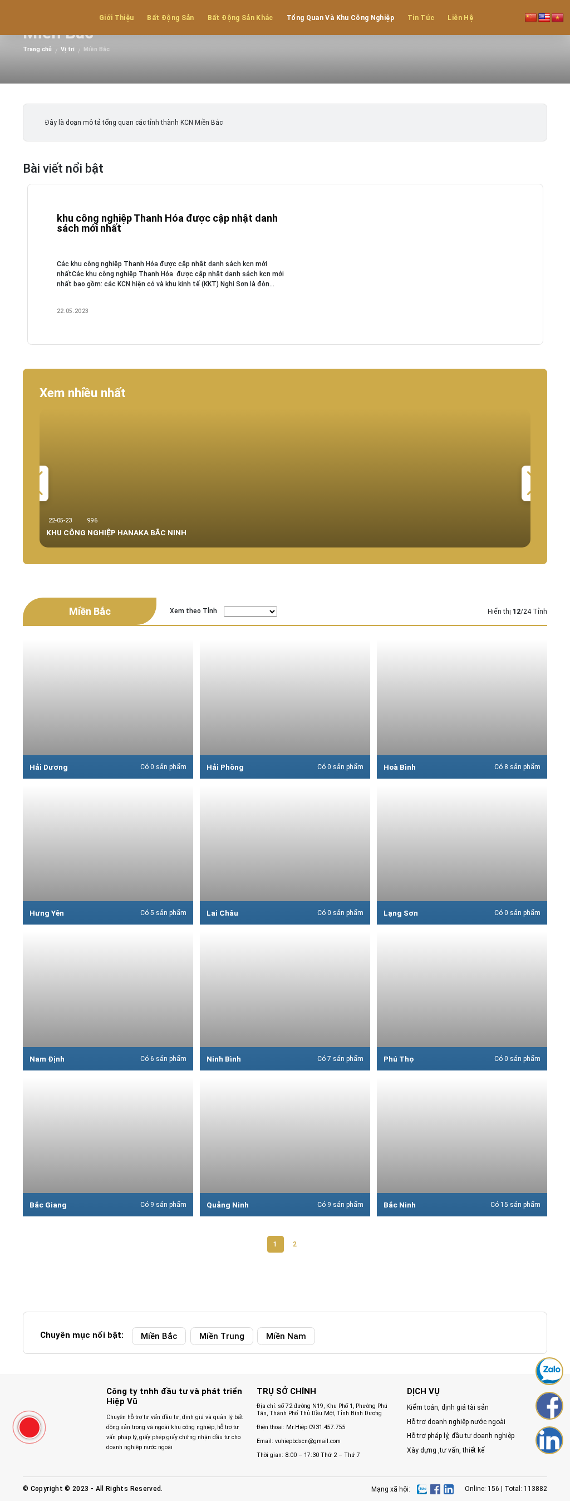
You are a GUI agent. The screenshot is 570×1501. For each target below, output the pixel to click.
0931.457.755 (327, 1427)
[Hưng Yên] (108, 855)
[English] (544, 17)
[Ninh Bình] (285, 1000)
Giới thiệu (116, 18)
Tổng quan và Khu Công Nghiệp (340, 18)
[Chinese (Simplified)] (531, 17)
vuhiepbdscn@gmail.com (308, 1441)
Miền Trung (221, 1336)
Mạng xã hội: (390, 1489)
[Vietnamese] (558, 17)
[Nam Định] (108, 1000)
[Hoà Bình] (462, 709)
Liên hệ (460, 18)
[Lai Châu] (285, 855)
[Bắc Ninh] (462, 1146)
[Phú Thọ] (462, 1000)
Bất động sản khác (240, 18)
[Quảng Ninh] (285, 1146)
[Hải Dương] (108, 709)
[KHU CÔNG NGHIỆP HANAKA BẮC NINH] (285, 477)
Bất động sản (170, 18)
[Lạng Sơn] (462, 855)
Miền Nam (286, 1336)
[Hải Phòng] (285, 709)
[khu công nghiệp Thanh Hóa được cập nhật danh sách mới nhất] (285, 264)
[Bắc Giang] (108, 1146)
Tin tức (421, 18)
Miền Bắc (159, 1336)
